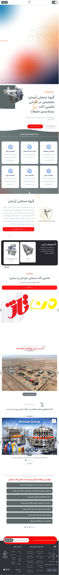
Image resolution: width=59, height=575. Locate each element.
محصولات (28, 261)
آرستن (31, 461)
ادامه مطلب (29, 464)
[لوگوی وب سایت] (29, 2)
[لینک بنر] (44, 302)
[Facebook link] (34, 527)
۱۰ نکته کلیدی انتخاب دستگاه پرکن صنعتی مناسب (29, 457)
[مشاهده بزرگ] (3, 356)
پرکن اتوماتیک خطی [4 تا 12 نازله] (11, 259)
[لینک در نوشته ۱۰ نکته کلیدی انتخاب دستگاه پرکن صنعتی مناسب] (29, 436)
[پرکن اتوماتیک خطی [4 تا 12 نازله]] (11, 250)
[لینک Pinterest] (30, 527)
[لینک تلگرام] (25, 527)
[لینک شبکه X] (32, 527)
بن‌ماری (28, 258)
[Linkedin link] (27, 527)
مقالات (29, 454)
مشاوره (3, 2)
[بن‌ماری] (28, 250)
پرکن (11, 262)
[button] (8, 267)
